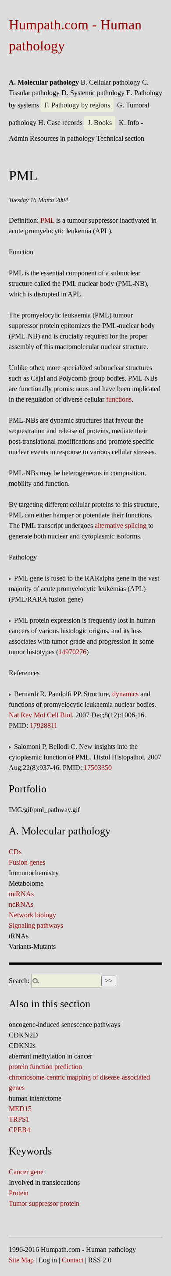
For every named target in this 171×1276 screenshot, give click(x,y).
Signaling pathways (36, 925)
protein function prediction (45, 1066)
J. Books (100, 122)
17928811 (43, 725)
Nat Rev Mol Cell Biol (40, 715)
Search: (19, 980)
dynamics (125, 694)
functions (119, 399)
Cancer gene (26, 1172)
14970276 (72, 652)
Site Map (21, 1260)
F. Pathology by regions (77, 105)
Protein (18, 1193)
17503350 (98, 767)
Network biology (32, 915)
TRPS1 (19, 1119)
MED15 (20, 1108)
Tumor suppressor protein (44, 1203)
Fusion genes (27, 862)
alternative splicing (120, 525)
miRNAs (21, 894)
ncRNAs (21, 904)
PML (47, 220)
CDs (15, 851)
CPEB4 (19, 1129)
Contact (72, 1260)
